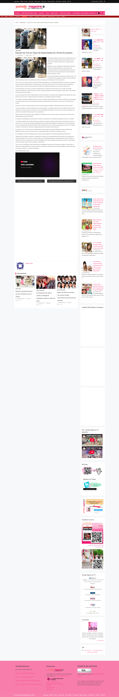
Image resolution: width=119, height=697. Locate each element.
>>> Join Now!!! (100, 640)
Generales (31, 16)
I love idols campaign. (93, 631)
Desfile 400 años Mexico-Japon (29, 13)
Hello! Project (37, 1)
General (26, 1)
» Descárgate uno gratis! (99, 547)
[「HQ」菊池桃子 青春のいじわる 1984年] (87, 63)
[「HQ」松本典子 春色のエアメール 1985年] (87, 119)
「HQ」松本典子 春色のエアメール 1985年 (98, 116)
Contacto (17, 13)
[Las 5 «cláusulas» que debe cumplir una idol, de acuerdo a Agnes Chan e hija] (87, 247)
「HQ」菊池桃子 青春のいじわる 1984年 (98, 60)
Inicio (47, 13)
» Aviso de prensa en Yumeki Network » (97, 544)
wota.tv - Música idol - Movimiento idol (24, 677)
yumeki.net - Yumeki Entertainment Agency (25, 673)
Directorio (41, 13)
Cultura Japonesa (51, 1)
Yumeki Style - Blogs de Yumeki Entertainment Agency (27, 680)
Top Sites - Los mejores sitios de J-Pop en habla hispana (28, 684)
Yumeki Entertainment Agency (62, 676)
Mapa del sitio (54, 13)
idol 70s (58, 16)
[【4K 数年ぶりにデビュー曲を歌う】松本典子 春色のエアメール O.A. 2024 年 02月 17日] (87, 98)
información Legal (50, 687)
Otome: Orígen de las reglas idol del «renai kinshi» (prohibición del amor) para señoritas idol (98, 202)
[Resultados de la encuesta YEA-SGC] (87, 150)
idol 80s (63, 16)
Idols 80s (64, 1)
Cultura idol (31, 1)
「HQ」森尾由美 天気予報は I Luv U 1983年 (98, 41)
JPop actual (43, 1)
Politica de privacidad (65, 13)
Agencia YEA (29, 55)
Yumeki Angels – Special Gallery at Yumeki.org (84, 13)
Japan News (16, 1)
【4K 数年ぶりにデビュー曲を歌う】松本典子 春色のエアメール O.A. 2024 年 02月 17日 (98, 97)
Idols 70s (69, 1)
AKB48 (21, 1)
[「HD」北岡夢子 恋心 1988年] (87, 81)
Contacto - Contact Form (52, 682)
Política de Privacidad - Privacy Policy (54, 684)
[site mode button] (98, 13)
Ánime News (58, 1)
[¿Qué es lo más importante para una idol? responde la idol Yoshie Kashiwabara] (87, 288)
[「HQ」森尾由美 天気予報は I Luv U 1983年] (87, 44)
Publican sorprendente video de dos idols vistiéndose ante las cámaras (23, 294)
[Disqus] (45, 201)
